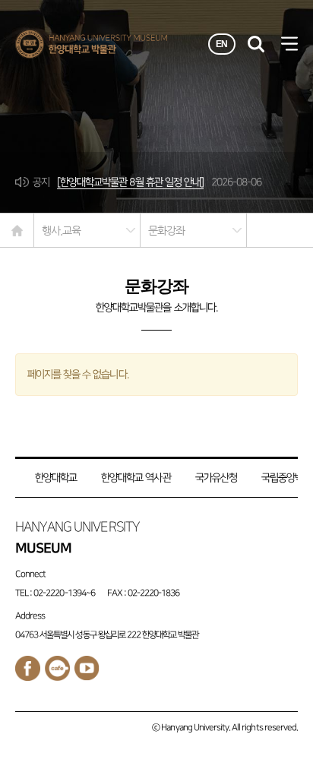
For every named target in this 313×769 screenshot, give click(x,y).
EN (221, 44)
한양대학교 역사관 (135, 477)
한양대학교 (56, 477)
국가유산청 (216, 477)
